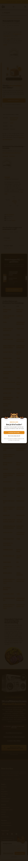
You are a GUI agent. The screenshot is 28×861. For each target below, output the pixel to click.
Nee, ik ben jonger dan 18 (14, 435)
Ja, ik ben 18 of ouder (14, 432)
